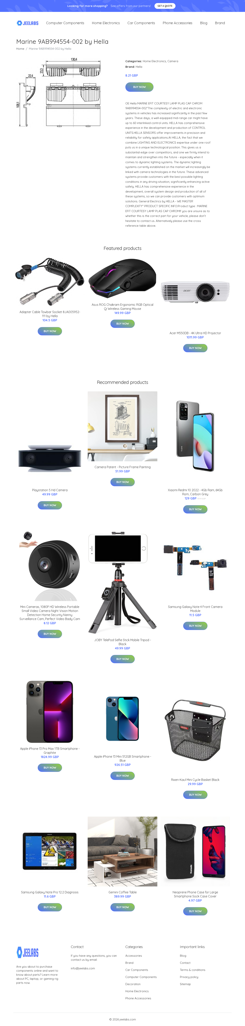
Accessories (133, 955)
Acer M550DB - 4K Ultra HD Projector (195, 333)
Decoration (132, 984)
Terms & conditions (192, 970)
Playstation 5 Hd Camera (50, 490)
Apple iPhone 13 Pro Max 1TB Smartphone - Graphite (50, 751)
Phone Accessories (177, 23)
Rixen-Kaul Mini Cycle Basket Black (195, 780)
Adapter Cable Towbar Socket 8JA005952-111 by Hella (50, 314)
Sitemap (185, 984)
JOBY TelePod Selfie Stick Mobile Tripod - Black (122, 642)
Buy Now (139, 87)
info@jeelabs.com (83, 968)
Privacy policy (189, 977)
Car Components (141, 23)
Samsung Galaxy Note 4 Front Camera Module (195, 609)
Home (20, 48)
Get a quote (165, 5)
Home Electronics (106, 23)
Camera (172, 61)
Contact (185, 963)
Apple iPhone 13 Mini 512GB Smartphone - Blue (122, 758)
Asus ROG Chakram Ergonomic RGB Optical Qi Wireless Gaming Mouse (122, 307)
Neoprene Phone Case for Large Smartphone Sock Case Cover (195, 894)
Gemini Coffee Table (123, 892)
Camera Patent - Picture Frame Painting (123, 467)
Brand (220, 23)
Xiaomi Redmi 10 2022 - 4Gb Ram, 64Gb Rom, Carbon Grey (195, 492)
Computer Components (65, 23)
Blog (203, 23)
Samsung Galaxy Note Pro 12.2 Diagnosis (49, 892)
